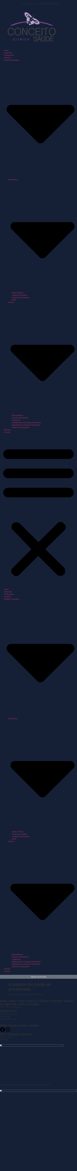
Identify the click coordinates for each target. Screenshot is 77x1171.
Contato (7, 432)
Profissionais (9, 55)
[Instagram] (8, 1029)
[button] (38, 510)
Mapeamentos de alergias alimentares (26, 423)
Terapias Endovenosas (20, 298)
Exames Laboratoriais (20, 418)
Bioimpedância (17, 415)
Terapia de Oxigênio (19, 295)
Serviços (7, 58)
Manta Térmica (17, 293)
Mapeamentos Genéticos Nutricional (26, 425)
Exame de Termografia (20, 427)
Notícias (7, 430)
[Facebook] (2, 1029)
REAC (14, 300)
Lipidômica (16, 420)
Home (6, 50)
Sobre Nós (8, 53)
